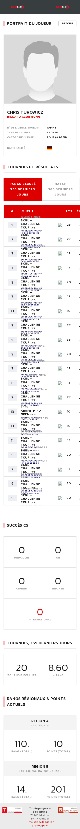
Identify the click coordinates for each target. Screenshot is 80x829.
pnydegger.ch (40, 825)
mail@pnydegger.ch (41, 822)
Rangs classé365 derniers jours (23, 189)
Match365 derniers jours (60, 189)
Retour (67, 23)
